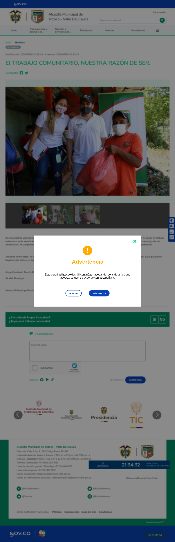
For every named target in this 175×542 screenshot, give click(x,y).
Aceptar (73, 293)
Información (99, 293)
